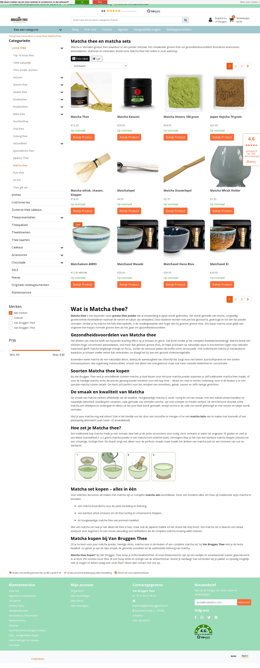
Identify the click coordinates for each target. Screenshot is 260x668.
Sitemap (13, 625)
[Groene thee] (61, 84)
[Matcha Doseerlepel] (184, 166)
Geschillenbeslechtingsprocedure (27, 630)
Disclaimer (15, 600)
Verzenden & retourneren (23, 615)
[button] (130, 11)
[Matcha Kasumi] (137, 92)
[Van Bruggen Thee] (19, 20)
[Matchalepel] (137, 166)
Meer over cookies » (250, 2)
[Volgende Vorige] (248, 66)
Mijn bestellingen (80, 595)
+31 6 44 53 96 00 (145, 595)
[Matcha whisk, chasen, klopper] (91, 166)
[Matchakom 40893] (91, 240)
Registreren (77, 591)
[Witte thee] (61, 114)
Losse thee (41, 36)
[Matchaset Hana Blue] (184, 240)
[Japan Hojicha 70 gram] (230, 92)
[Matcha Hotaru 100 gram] (184, 92)
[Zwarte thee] (61, 92)
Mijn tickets (77, 600)
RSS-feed (14, 645)
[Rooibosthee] (61, 106)
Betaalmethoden (18, 610)
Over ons (14, 591)
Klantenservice (17, 620)
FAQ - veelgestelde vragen (24, 635)
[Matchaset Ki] (230, 240)
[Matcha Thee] (91, 92)
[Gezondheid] (61, 143)
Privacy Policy (16, 605)
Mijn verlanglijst (80, 605)
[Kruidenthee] (61, 99)
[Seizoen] (61, 77)
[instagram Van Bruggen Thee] (201, 617)
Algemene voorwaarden (22, 595)
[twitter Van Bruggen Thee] (209, 617)
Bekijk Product (82, 137)
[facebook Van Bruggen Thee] (196, 617)
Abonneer (244, 602)
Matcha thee (54, 36)
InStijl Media (37, 658)
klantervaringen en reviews (24, 640)
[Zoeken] (185, 20)
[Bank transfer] (235, 658)
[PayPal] (246, 658)
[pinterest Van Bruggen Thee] (216, 617)
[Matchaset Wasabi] (137, 240)
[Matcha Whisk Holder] (230, 166)
